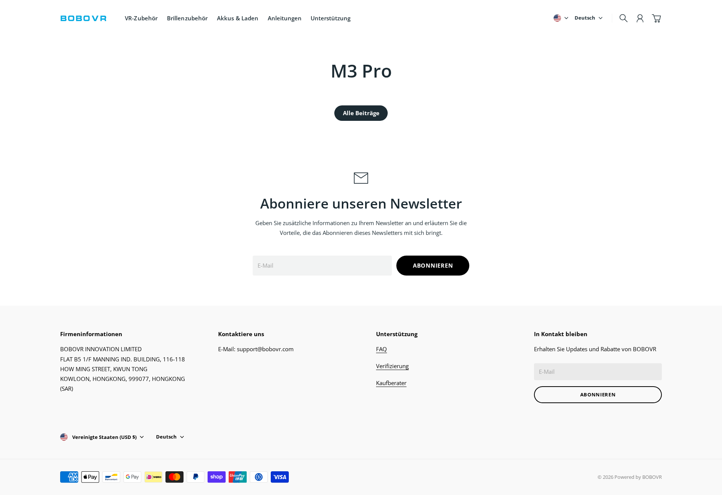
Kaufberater (391, 383)
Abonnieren (433, 265)
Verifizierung (392, 366)
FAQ (381, 349)
